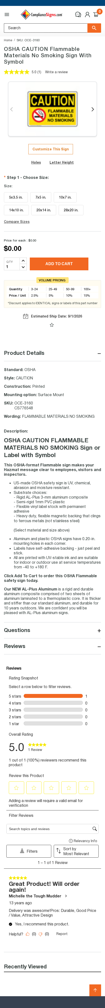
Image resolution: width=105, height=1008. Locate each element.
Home (8, 40)
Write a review (56, 72)
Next (93, 109)
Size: (8, 186)
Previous (11, 109)
